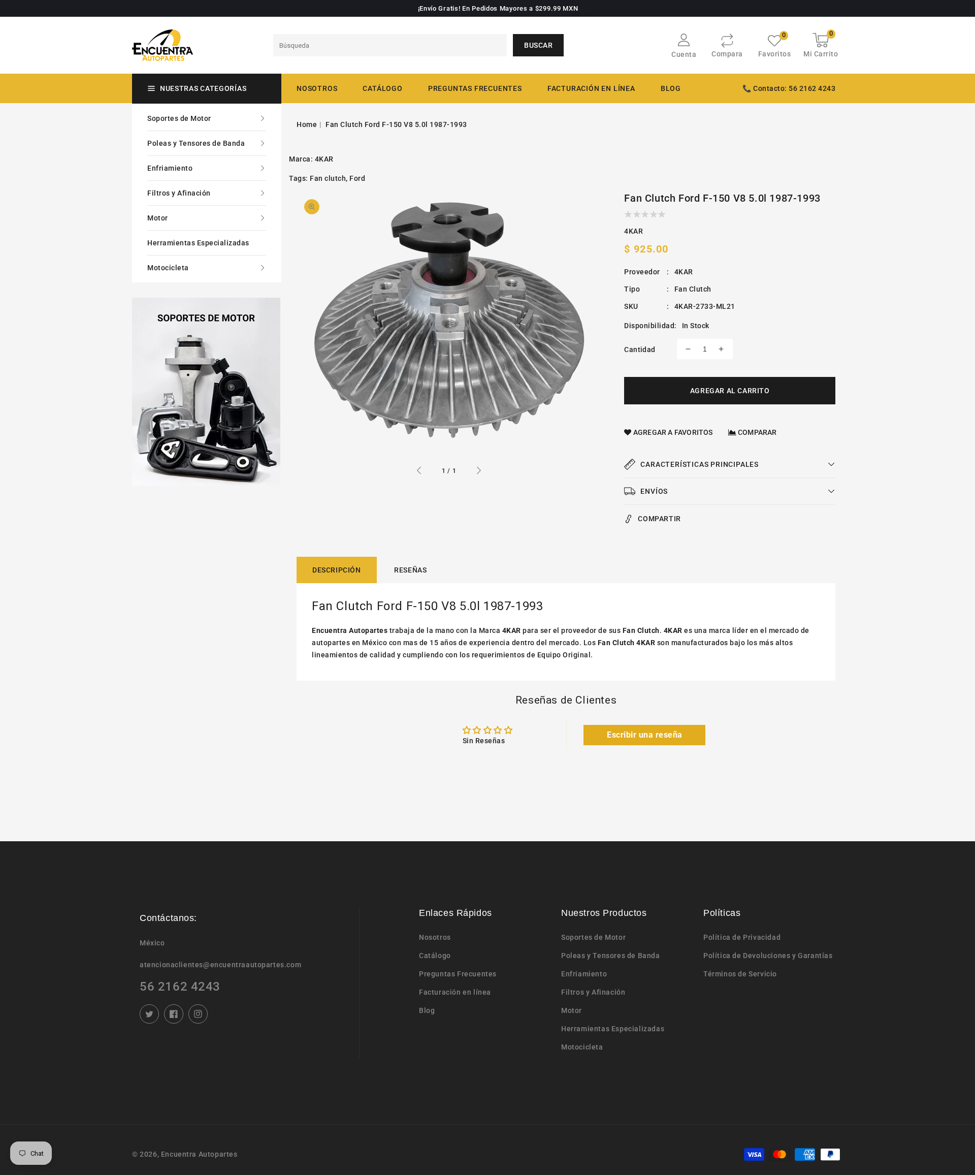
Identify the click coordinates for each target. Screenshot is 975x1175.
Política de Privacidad (742, 937)
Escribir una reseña (644, 735)
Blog (427, 1010)
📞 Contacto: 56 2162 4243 (788, 88)
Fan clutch (328, 178)
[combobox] (390, 45)
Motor (157, 218)
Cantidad (639, 349)
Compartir (659, 519)
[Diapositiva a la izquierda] (419, 472)
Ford (357, 178)
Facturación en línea (455, 992)
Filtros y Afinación (179, 193)
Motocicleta (168, 268)
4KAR (324, 159)
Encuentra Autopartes (199, 1154)
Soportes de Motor (179, 118)
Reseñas (410, 570)
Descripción (336, 570)
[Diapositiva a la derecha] (478, 472)
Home (307, 124)
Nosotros (435, 937)
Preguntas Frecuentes (458, 974)
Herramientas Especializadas (198, 243)
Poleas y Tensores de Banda (196, 143)
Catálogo (382, 88)
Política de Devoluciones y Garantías (768, 955)
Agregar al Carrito (730, 391)
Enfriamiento (169, 168)
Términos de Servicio (740, 974)
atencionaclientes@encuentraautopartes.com (220, 965)
